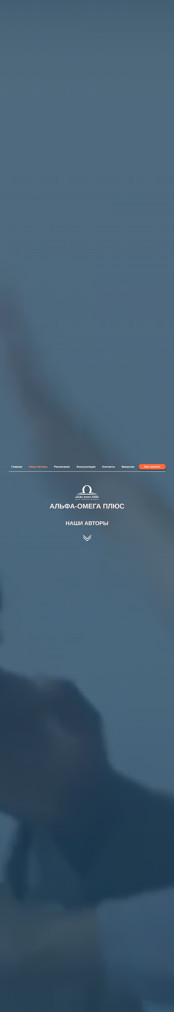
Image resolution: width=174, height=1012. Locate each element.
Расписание (62, 466)
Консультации (86, 466)
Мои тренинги (152, 466)
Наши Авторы (38, 466)
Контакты (108, 466)
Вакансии (128, 466)
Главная (16, 466)
